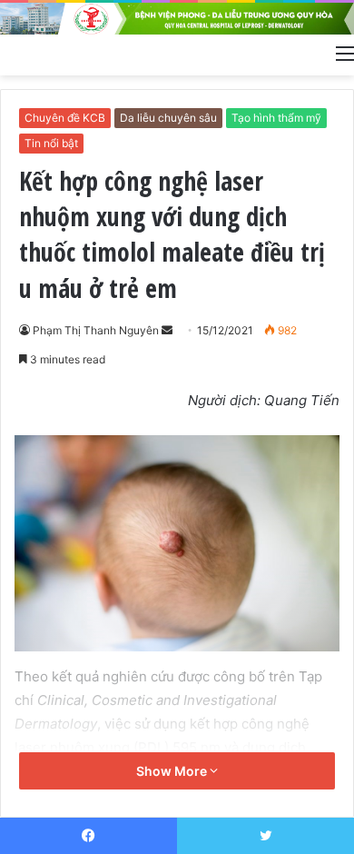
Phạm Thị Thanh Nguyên (96, 330)
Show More (173, 771)
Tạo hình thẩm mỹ (276, 117)
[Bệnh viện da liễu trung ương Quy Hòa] (177, 19)
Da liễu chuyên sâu (168, 117)
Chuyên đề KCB (65, 117)
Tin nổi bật (51, 143)
